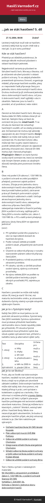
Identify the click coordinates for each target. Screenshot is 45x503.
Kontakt (38, 499)
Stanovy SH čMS (9, 478)
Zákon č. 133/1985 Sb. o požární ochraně (21, 476)
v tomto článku (35, 395)
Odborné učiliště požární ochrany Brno (24, 460)
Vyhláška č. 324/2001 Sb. (13, 481)
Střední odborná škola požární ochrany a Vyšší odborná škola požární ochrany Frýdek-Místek (24, 454)
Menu (22, 19)
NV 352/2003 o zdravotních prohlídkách (20, 473)
